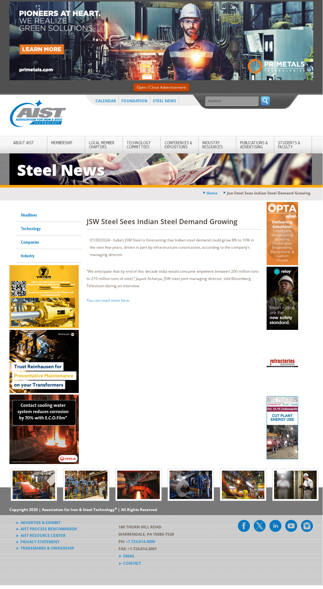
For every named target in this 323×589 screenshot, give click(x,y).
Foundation (134, 101)
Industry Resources (212, 144)
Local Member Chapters (101, 144)
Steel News (164, 101)
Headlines (29, 214)
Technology (31, 228)
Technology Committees (139, 144)
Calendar (105, 101)
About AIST (23, 142)
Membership (61, 142)
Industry (27, 255)
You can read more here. (109, 300)
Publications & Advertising (254, 144)
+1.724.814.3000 (140, 541)
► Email (126, 556)
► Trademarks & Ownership (45, 548)
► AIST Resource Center (41, 535)
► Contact (129, 563)
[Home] (37, 114)
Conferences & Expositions (178, 144)
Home (211, 193)
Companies (30, 242)
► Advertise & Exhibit (38, 522)
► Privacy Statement (38, 541)
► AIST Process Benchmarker (46, 529)
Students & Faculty (289, 144)
